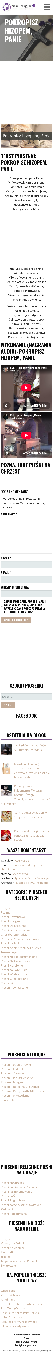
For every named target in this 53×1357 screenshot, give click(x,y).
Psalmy (5, 912)
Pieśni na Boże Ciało (14, 970)
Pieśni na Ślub (10, 1196)
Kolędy (5, 908)
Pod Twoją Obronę (13, 1308)
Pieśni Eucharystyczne (15, 930)
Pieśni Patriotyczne (14, 1213)
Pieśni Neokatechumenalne (19, 956)
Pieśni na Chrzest (12, 1182)
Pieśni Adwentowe (13, 917)
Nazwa (6, 558)
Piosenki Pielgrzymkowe (17, 1078)
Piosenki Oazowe (12, 1073)
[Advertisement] (26, 88)
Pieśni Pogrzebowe (13, 1200)
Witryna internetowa (15, 587)
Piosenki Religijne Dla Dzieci (20, 1086)
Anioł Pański (9, 1299)
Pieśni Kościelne (12, 965)
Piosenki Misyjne (12, 1082)
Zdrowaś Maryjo (11, 1295)
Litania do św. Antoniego (32, 882)
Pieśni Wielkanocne (14, 974)
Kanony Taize (9, 1100)
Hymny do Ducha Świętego (31, 878)
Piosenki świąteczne (14, 987)
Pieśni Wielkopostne (14, 978)
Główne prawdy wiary (15, 1326)
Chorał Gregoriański (14, 934)
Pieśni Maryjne (10, 921)
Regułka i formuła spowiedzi (19, 1321)
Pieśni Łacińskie (11, 943)
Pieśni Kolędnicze (13, 1247)
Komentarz (9, 514)
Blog (26, 1338)
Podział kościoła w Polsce (26, 1334)
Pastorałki (7, 1252)
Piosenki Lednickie (13, 1069)
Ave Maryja (22, 860)
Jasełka (5, 1256)
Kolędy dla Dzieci (12, 1243)
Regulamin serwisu (26, 1341)
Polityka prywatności (26, 1345)
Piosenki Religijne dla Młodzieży (22, 1091)
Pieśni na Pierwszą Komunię (19, 1187)
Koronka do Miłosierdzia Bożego (22, 1304)
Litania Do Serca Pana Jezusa (20, 1312)
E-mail (6, 572)
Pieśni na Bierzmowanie (16, 1191)
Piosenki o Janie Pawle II (17, 1064)
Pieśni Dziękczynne (13, 925)
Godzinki (7, 983)
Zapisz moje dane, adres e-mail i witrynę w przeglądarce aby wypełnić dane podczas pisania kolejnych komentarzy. (25, 607)
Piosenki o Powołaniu (15, 1095)
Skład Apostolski (12, 1317)
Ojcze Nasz (8, 1290)
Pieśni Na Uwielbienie (15, 961)
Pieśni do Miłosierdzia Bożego (21, 939)
